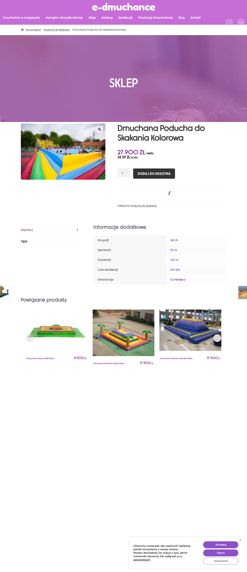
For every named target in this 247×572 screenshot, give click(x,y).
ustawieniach (141, 560)
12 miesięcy (177, 279)
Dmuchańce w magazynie (21, 17)
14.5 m (174, 240)
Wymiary (27, 230)
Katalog (107, 17)
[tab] (51, 230)
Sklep (92, 17)
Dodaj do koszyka (154, 173)
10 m (173, 250)
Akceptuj (220, 545)
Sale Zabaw (11, 28)
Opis (24, 241)
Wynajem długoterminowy (64, 17)
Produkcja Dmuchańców (155, 17)
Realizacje (125, 17)
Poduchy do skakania (144, 205)
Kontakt (195, 17)
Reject (221, 553)
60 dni (175, 270)
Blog (181, 17)
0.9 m (174, 260)
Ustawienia (221, 561)
